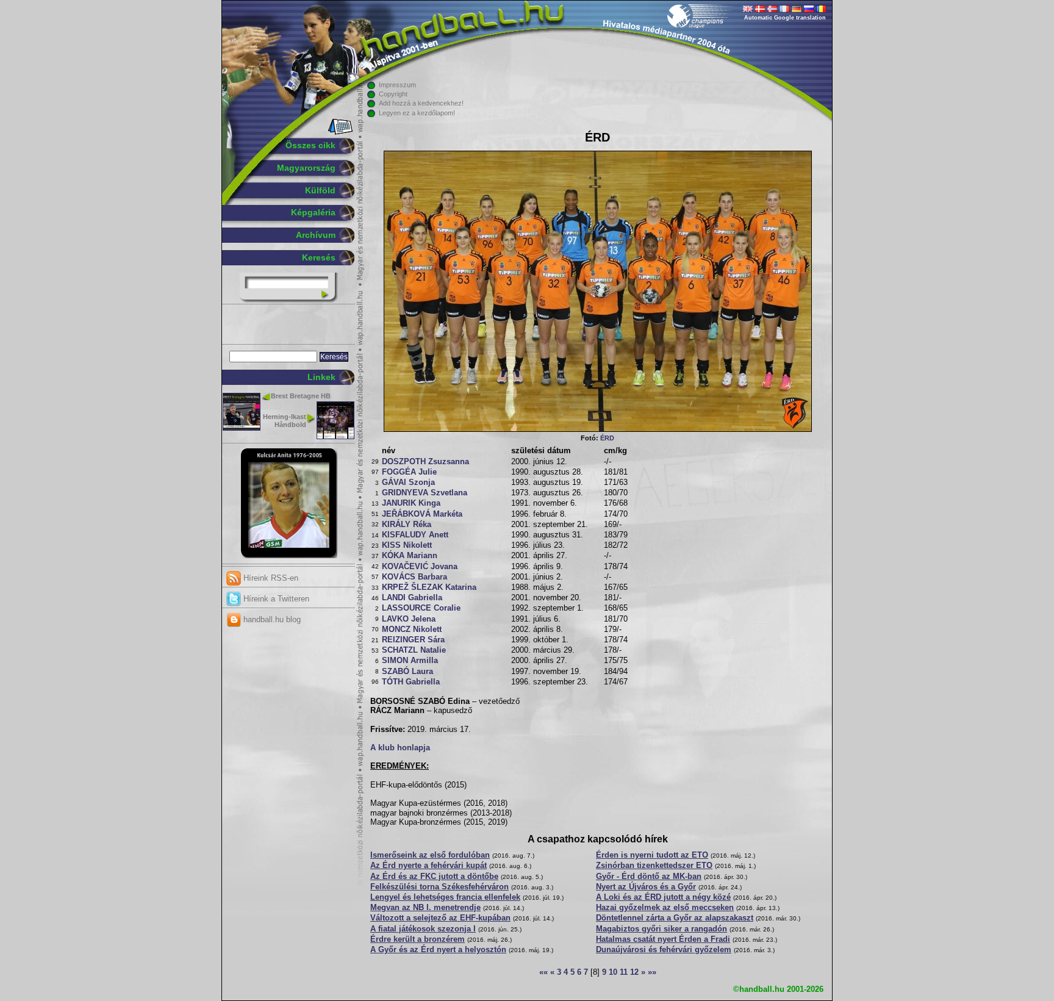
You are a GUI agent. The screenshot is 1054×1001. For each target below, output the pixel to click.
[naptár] (339, 132)
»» (652, 972)
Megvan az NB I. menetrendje (425, 907)
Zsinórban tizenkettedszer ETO (654, 865)
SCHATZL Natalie (414, 650)
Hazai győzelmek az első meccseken (665, 907)
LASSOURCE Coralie (421, 608)
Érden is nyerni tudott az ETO (652, 855)
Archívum (315, 235)
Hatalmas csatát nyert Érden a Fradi (663, 939)
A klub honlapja (400, 748)
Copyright (393, 94)
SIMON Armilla (410, 660)
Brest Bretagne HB (301, 396)
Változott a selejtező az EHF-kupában (440, 918)
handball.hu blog (271, 619)
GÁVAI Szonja (408, 482)
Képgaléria (313, 212)
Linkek (321, 377)
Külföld (320, 190)
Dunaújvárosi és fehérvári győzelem (663, 949)
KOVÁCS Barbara (414, 577)
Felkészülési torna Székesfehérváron (439, 887)
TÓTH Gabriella (411, 682)
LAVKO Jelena (409, 619)
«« (543, 972)
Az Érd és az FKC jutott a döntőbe (434, 876)
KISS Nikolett (407, 545)
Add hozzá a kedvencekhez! (421, 103)
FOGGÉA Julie (409, 472)
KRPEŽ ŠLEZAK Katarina (429, 587)
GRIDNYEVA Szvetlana (424, 493)
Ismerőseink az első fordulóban (430, 855)
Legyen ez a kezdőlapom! (417, 113)
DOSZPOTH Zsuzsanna (425, 461)
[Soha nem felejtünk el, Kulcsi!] (288, 555)
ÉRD (607, 438)
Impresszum (397, 84)
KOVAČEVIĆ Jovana (419, 566)
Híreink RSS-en (269, 578)
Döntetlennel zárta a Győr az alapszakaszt (674, 918)
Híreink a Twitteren (275, 598)
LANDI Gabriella (412, 598)
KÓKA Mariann (409, 555)
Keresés (318, 257)
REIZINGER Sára (413, 640)
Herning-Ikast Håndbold (284, 420)
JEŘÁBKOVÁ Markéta (422, 514)
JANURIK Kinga (411, 503)
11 (624, 972)
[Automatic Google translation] (748, 9)
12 (634, 972)
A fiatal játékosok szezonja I (423, 929)
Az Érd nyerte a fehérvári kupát (428, 865)
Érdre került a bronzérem (417, 939)
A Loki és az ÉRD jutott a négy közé (663, 897)
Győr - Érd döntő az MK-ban (648, 876)
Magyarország (306, 168)
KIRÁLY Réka (406, 524)
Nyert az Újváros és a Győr (646, 887)
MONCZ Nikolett (412, 629)
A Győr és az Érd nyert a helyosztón (438, 949)
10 (613, 972)
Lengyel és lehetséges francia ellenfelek (445, 897)
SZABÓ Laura (407, 671)
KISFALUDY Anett (415, 535)
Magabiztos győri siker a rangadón (661, 929)
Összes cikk (310, 145)
